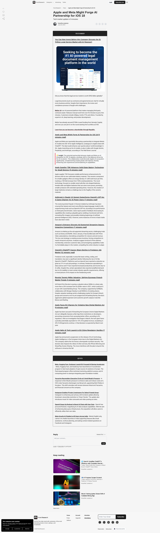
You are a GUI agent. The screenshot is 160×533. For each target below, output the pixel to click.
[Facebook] (108, 522)
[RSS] (117, 522)
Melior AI (58, 110)
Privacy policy (12, 523)
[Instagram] (113, 522)
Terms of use (22, 523)
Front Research (57, 8)
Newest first (100, 434)
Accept (7, 528)
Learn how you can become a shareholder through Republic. (75, 130)
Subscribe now (120, 2)
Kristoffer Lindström (63, 23)
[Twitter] (100, 522)
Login (110, 2)
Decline (27, 528)
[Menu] (127, 2)
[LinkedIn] (104, 522)
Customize (17, 528)
